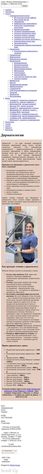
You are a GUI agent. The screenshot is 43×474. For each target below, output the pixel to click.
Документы (9, 12)
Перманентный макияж (18, 84)
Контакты (9, 130)
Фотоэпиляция (15, 96)
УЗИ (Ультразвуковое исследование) (23, 90)
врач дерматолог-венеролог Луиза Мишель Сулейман (22, 390)
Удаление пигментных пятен (25, 33)
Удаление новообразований (24, 31)
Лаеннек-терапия (20, 79)
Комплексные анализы (18, 59)
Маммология (14, 81)
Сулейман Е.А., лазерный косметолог (24, 114)
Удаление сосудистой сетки (24, 37)
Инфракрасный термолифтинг (25, 23)
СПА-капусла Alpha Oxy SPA (25, 77)
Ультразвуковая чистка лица (24, 41)
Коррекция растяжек (22, 29)
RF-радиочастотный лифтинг (25, 18)
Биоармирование (20, 63)
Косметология (15, 61)
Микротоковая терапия (22, 69)
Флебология (14, 94)
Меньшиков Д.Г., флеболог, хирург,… (24, 110)
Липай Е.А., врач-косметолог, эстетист (24, 108)
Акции (7, 126)
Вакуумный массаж (21, 20)
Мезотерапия (19, 71)
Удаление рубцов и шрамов (24, 35)
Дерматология (15, 55)
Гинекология (14, 49)
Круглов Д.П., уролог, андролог (22, 106)
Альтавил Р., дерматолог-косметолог (23, 100)
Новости (8, 128)
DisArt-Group (15, 465)
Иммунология (15, 57)
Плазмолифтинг (20, 75)
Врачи (7, 98)
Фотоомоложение (20, 43)
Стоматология (15, 88)
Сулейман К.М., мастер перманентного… (25, 116)
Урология (13, 92)
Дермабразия (19, 22)
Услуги (8, 14)
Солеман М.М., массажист (20, 112)
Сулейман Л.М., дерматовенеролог (23, 118)
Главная (8, 10)
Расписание (9, 122)
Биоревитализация (21, 65)
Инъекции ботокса (21, 67)
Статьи (8, 124)
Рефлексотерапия (16, 86)
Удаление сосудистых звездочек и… (27, 39)
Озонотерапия (19, 73)
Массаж (13, 82)
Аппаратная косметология (19, 16)
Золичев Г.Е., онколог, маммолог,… (23, 102)
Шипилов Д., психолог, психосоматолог (25, 120)
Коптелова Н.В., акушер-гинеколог (23, 104)
